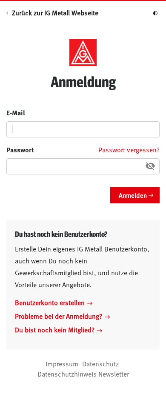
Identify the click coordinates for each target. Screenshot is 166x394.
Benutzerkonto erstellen (50, 302)
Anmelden (133, 195)
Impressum (62, 363)
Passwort (20, 149)
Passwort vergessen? (129, 149)
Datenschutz (100, 363)
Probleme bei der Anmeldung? (58, 315)
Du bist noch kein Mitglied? (54, 329)
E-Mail (15, 112)
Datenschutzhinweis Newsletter (83, 373)
